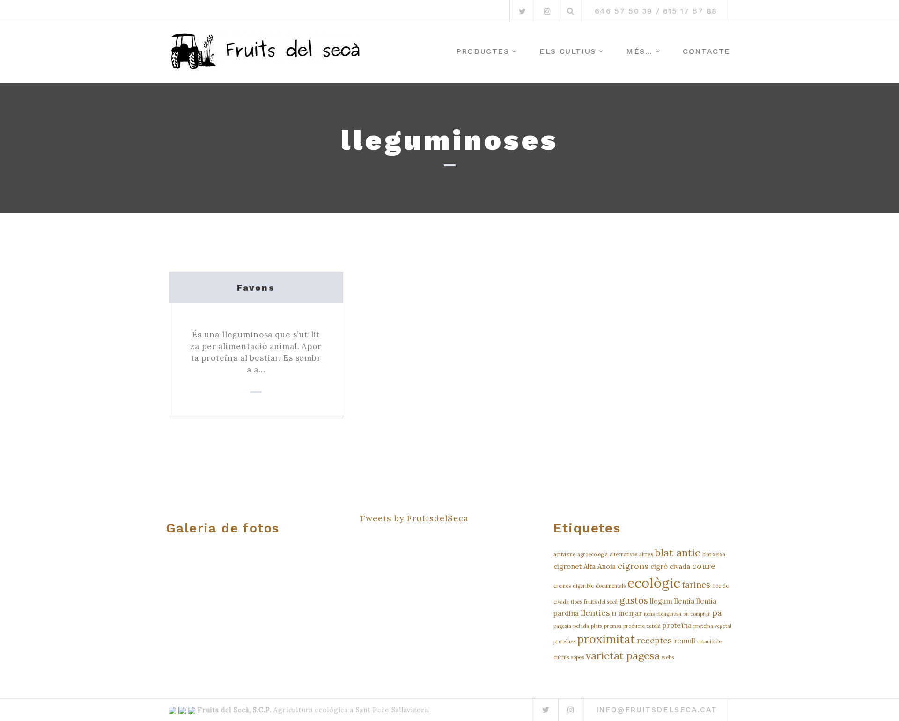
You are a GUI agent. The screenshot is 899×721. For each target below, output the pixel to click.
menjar (630, 613)
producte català (642, 626)
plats (596, 626)
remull (684, 640)
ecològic (653, 582)
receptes (654, 640)
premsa (612, 626)
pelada (581, 626)
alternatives (623, 554)
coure (703, 566)
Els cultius (567, 51)
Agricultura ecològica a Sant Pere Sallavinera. (350, 710)
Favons (256, 287)
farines (696, 584)
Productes (482, 51)
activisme (564, 554)
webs (668, 657)
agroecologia (592, 554)
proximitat (606, 639)
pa (717, 612)
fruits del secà (601, 601)
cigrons (633, 566)
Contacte (706, 51)
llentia (684, 601)
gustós (633, 600)
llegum (661, 601)
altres (646, 554)
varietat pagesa (623, 655)
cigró (659, 566)
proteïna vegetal (712, 626)
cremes (562, 586)
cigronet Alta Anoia (584, 566)
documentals (611, 586)
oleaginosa (668, 614)
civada (680, 566)
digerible (583, 586)
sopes (577, 657)
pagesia (562, 626)
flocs (576, 601)
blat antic (677, 552)
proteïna (677, 625)
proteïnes (564, 641)
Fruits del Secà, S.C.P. (234, 710)
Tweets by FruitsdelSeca (414, 518)
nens (649, 614)
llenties (595, 612)
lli (614, 614)
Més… (639, 51)
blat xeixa (713, 554)
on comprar (696, 614)
